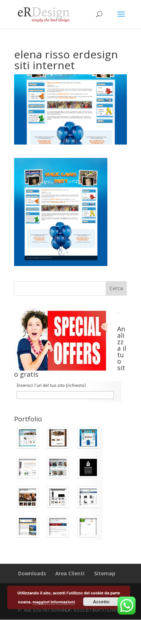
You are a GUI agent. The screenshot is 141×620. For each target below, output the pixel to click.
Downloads (32, 573)
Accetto (101, 601)
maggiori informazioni (54, 601)
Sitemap (104, 573)
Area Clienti (70, 573)
